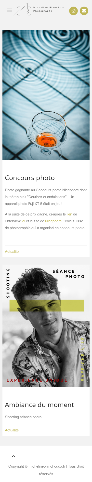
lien (69, 213)
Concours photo (30, 177)
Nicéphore (53, 220)
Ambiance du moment (39, 404)
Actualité (12, 251)
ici (23, 220)
